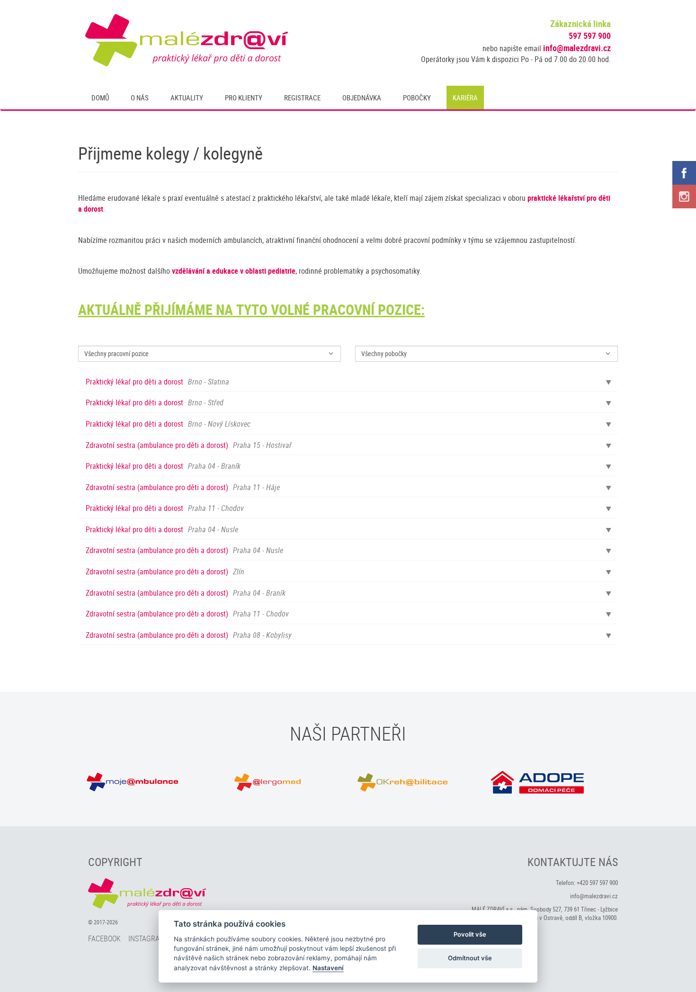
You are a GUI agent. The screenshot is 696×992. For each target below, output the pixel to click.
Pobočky (417, 97)
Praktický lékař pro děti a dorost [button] (157, 382)
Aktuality (186, 97)
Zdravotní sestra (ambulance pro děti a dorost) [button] (189, 445)
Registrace (302, 97)
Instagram (146, 938)
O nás (140, 97)
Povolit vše (470, 934)
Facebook (104, 938)
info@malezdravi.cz (577, 48)
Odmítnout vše (470, 958)
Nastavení (328, 968)
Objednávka (361, 97)
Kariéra (465, 97)
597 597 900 (590, 35)
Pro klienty (243, 97)
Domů (100, 97)
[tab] (348, 382)
